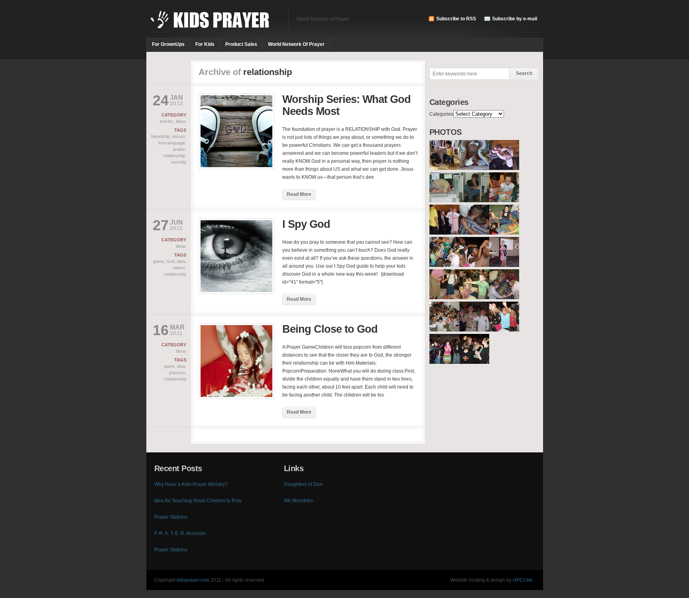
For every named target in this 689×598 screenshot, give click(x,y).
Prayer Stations (170, 517)
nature (179, 267)
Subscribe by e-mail (514, 19)
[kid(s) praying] (444, 168)
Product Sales (241, 44)
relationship (174, 155)
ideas (181, 121)
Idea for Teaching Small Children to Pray (198, 500)
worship (178, 162)
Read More (299, 194)
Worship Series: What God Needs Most (346, 105)
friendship (160, 136)
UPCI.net (522, 580)
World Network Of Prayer (296, 44)
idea (181, 261)
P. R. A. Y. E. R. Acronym (179, 533)
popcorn (177, 372)
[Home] (213, 24)
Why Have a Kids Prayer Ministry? (191, 484)
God (170, 261)
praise (179, 149)
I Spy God (306, 224)
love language (171, 142)
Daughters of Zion (303, 484)
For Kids (205, 44)
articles (166, 121)
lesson (178, 136)
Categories (441, 114)
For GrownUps (168, 44)
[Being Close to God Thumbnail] (236, 397)
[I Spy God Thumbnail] (236, 292)
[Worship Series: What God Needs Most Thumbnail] (236, 167)
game (158, 261)
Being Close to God (330, 329)
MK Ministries (298, 500)
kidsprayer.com (193, 580)
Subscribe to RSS (456, 19)
